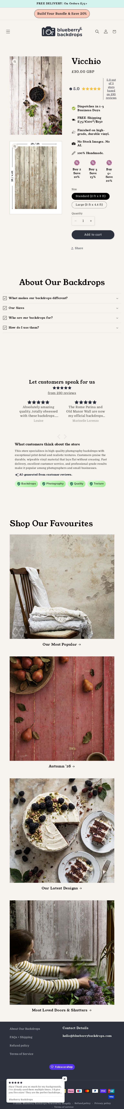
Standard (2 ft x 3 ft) (91, 196)
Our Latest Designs (60, 888)
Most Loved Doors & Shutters (59, 1010)
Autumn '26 (60, 766)
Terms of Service (21, 1054)
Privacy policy (102, 1103)
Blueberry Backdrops (35, 1103)
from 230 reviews (62, 393)
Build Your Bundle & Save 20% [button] (62, 13)
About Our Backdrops (25, 1028)
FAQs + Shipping (21, 1037)
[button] (8, 31)
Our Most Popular (60, 644)
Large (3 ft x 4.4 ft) (89, 204)
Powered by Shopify (59, 1103)
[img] (62, 388)
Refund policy (19, 1045)
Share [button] (79, 248)
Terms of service (63, 1107)
